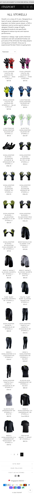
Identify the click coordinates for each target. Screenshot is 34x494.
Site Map (16, 464)
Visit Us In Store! (17, 472)
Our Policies (16, 468)
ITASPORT (8, 7)
